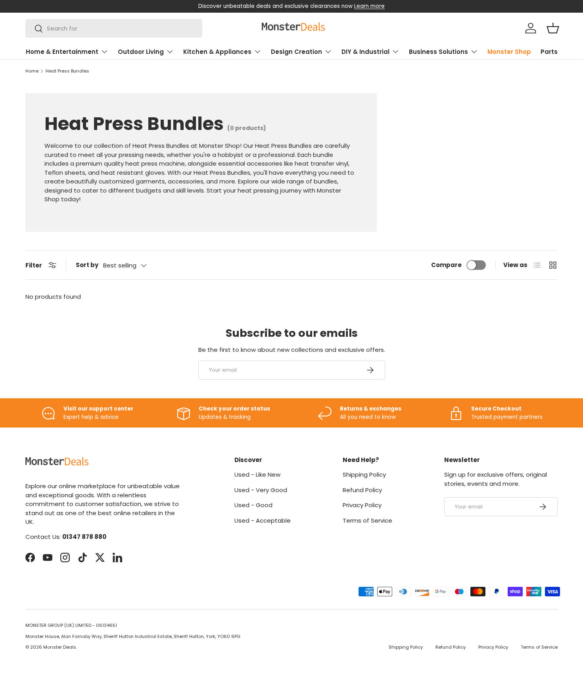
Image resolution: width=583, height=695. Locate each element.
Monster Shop (509, 52)
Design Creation (296, 52)
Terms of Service (367, 520)
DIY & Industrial (365, 52)
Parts (549, 52)
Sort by (87, 265)
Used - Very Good (260, 490)
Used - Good (253, 505)
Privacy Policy (362, 505)
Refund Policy (362, 490)
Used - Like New (257, 474)
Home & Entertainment (62, 52)
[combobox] (113, 28)
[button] (553, 28)
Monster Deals (59, 647)
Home (31, 71)
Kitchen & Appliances (217, 52)
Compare (446, 265)
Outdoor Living (141, 52)
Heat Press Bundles (67, 71)
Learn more (369, 6)
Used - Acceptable (262, 520)
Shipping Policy (364, 474)
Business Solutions (438, 52)
